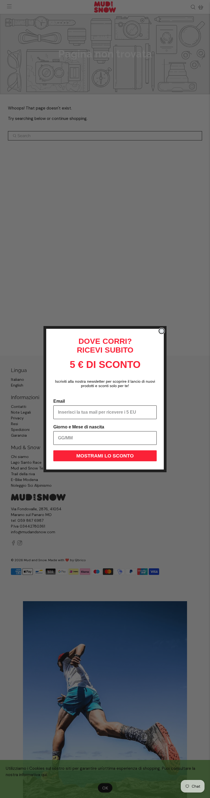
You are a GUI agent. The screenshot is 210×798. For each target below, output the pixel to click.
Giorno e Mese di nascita (78, 427)
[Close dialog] (161, 331)
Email (59, 401)
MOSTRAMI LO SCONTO (105, 456)
